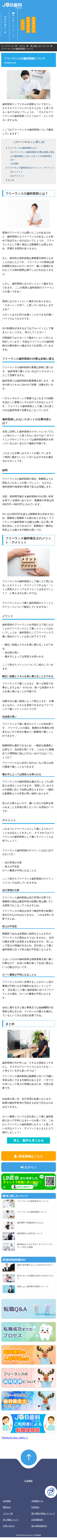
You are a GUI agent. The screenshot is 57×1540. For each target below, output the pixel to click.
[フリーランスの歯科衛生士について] (9, 1201)
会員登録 (7, 1501)
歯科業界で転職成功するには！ (31, 1223)
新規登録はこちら (30, 1156)
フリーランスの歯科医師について (32, 1212)
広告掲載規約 (37, 1520)
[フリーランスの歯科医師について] (9, 1211)
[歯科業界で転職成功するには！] (9, 1222)
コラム (22, 46)
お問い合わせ (9, 1526)
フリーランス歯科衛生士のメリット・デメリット (31, 167)
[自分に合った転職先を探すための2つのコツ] (9, 1275)
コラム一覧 (8, 1513)
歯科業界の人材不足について (30, 1233)
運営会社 (7, 1507)
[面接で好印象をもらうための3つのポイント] (9, 1264)
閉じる (39, 142)
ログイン (23, 25)
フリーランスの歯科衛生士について (33, 1201)
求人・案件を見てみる (28, 1140)
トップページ (7, 46)
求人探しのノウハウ (13, 25)
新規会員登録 (28, 24)
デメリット (19, 176)
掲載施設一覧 (5, 25)
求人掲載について (11, 1520)
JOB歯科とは (37, 1501)
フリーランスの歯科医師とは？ (23, 148)
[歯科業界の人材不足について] (9, 1233)
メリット (18, 172)
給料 (16, 163)
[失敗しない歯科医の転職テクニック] (9, 1286)
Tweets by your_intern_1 (14, 1437)
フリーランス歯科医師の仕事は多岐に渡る (34, 152)
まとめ (11, 180)
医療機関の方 (34, 24)
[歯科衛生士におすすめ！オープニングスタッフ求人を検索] (9, 1244)
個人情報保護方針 (39, 1526)
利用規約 (35, 1507)
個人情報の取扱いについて (43, 1513)
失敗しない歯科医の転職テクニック (33, 1286)
